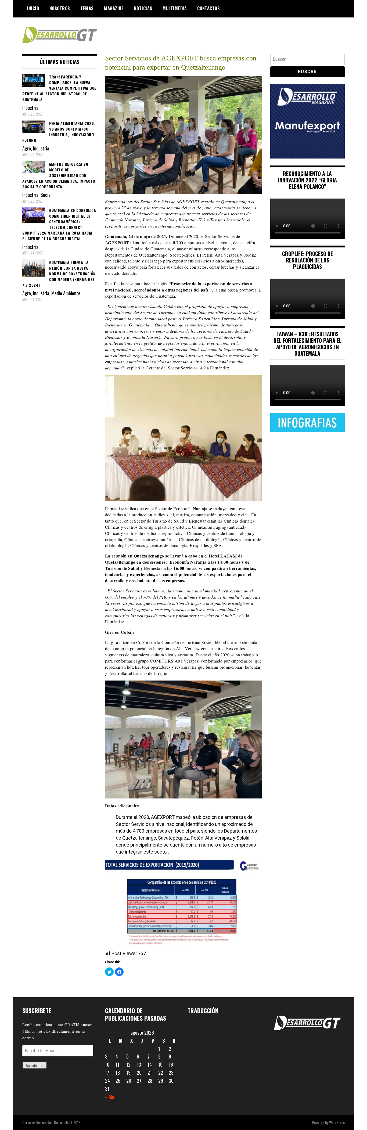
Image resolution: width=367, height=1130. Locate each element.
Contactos (208, 8)
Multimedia (175, 8)
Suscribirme (34, 1066)
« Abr (110, 1096)
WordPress (337, 1122)
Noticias (143, 8)
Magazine (114, 8)
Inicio (33, 8)
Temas (87, 8)
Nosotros (59, 8)
